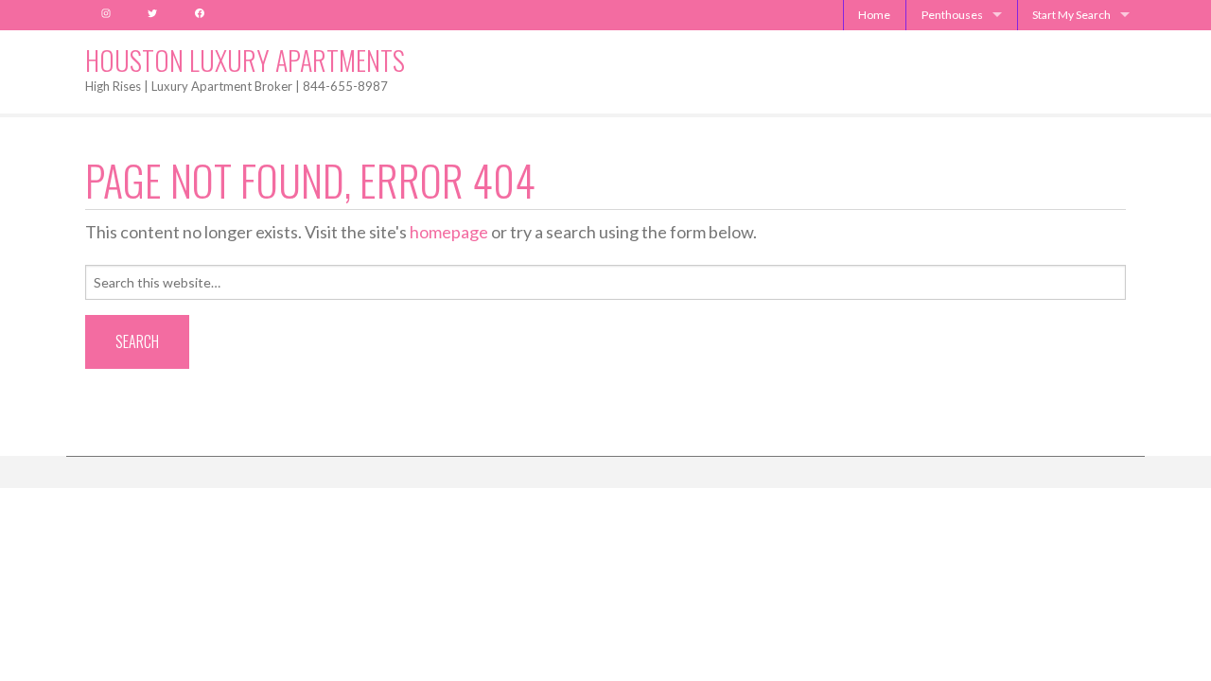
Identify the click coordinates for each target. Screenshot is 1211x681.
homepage (449, 231)
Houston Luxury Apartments (245, 60)
